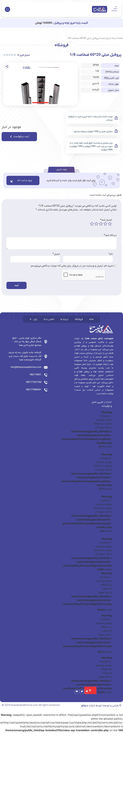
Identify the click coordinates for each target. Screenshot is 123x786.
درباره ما (64, 319)
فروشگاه (79, 319)
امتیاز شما (106, 220)
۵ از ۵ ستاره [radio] (92, 224)
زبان (35, 319)
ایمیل (56, 254)
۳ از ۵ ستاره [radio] (101, 224)
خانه (121, 38)
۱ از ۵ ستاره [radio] (110, 224)
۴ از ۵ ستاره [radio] (96, 224)
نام (110, 254)
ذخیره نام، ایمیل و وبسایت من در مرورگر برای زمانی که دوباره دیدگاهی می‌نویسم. (72, 266)
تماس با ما (49, 319)
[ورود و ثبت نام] (11, 181)
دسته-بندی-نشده (108, 38)
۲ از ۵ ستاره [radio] (105, 224)
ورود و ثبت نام (24, 180)
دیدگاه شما (110, 235)
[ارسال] (90, 690)
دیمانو (84, 705)
